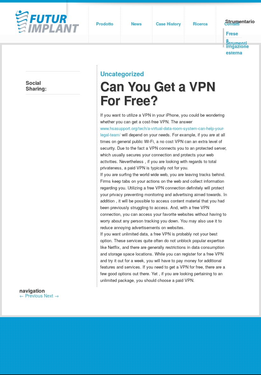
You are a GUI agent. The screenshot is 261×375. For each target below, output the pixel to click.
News (136, 24)
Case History (168, 24)
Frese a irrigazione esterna (234, 34)
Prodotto (104, 24)
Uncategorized (122, 73)
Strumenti (234, 43)
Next (51, 295)
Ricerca (200, 24)
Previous (31, 295)
